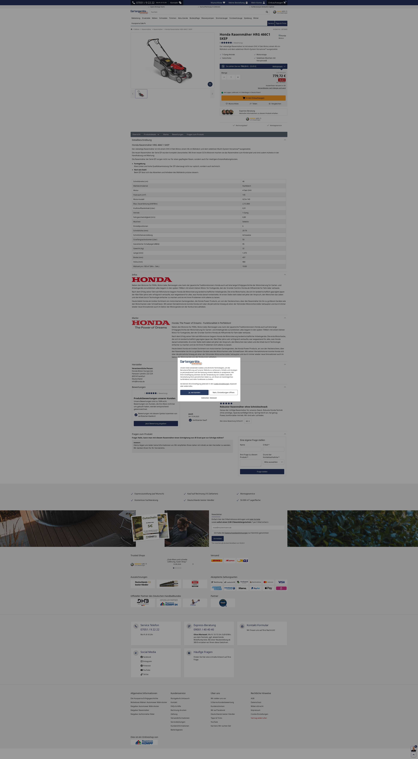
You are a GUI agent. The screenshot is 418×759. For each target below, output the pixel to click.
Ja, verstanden (194, 392)
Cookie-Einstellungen (221, 384)
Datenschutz (205, 398)
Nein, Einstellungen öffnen (223, 392)
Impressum (213, 398)
